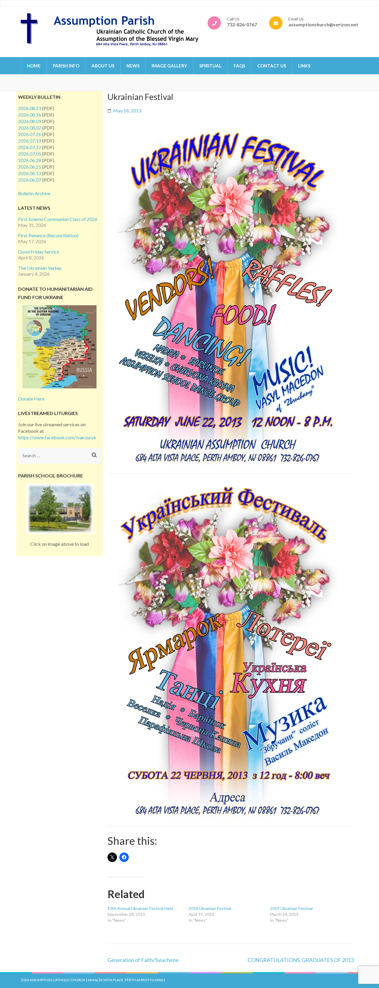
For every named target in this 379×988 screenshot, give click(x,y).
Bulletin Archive (34, 193)
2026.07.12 (29, 147)
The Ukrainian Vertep (40, 268)
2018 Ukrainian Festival (210, 908)
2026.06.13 (29, 173)
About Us (102, 65)
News (132, 65)
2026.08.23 (29, 108)
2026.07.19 (29, 140)
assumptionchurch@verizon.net (323, 24)
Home (34, 65)
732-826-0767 (242, 24)
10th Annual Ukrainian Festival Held (140, 908)
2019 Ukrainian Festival (291, 908)
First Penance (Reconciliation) (48, 235)
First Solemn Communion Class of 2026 (57, 219)
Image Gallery (169, 65)
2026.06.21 (29, 166)
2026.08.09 (29, 121)
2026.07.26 (29, 134)
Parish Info (66, 65)
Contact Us (271, 65)
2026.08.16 (29, 114)
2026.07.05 (29, 153)
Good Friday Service (38, 251)
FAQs (239, 65)
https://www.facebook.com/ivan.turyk (57, 437)
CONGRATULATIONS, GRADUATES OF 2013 (301, 960)
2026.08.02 (29, 127)
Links (304, 65)
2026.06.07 (29, 180)
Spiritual (210, 65)
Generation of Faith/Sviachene (143, 960)
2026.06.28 (29, 160)
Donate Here (31, 398)
